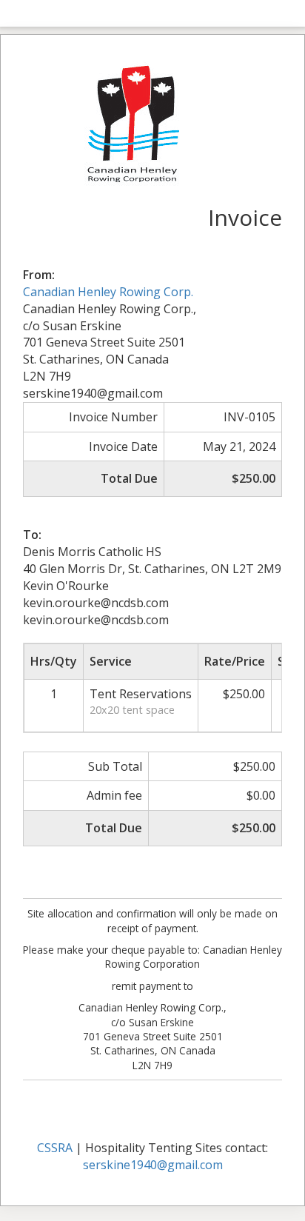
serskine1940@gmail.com (153, 1165)
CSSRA (55, 1148)
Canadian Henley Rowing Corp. (108, 292)
